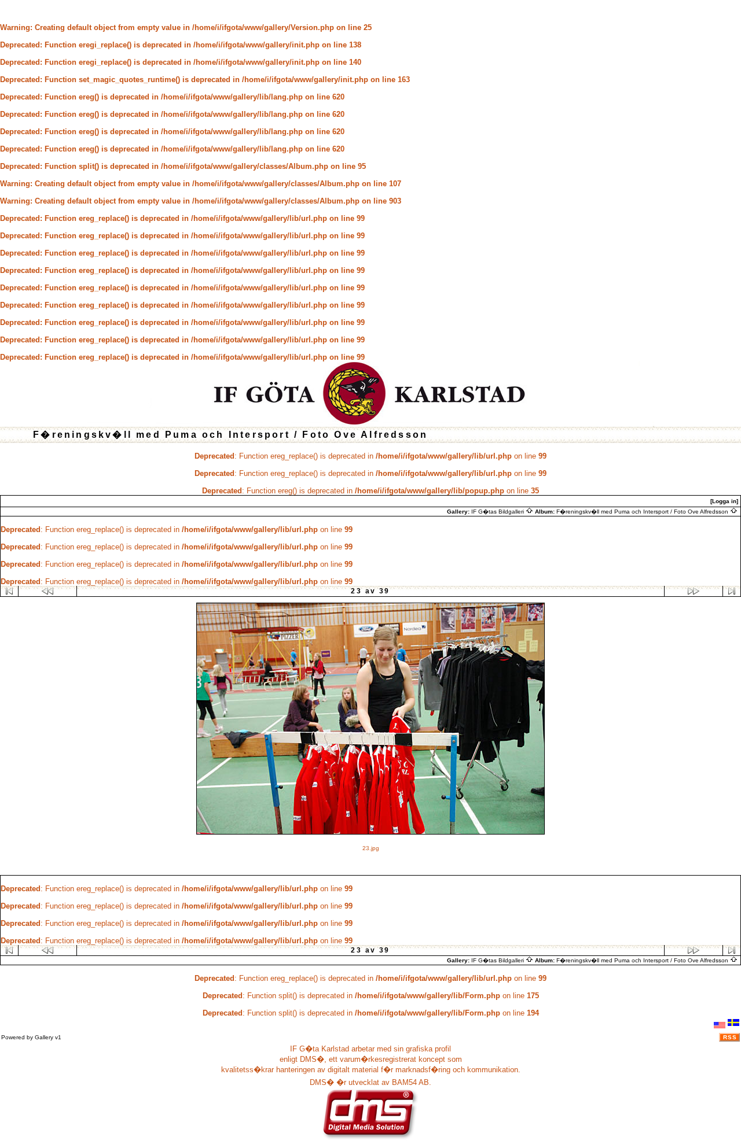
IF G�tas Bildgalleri (498, 511)
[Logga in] (724, 501)
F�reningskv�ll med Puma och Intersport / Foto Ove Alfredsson (643, 511)
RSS (730, 1037)
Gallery (44, 1037)
